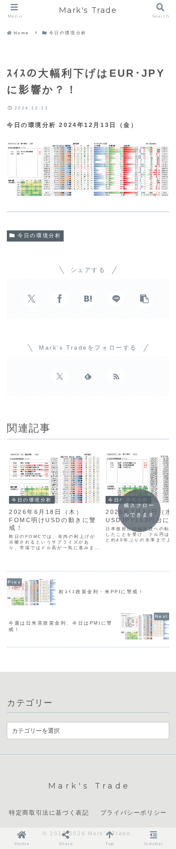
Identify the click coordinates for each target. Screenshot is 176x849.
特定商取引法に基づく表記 (49, 812)
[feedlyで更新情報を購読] (88, 376)
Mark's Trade (88, 10)
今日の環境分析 (39, 236)
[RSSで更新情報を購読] (116, 376)
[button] (144, 298)
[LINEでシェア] (116, 298)
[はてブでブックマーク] (88, 298)
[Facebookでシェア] (59, 298)
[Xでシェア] (31, 298)
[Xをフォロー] (59, 376)
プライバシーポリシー (133, 812)
